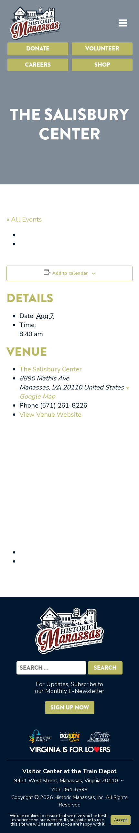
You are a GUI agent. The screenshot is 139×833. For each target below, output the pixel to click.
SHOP (102, 64)
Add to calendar (70, 273)
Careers (38, 64)
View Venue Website (50, 414)
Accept (120, 820)
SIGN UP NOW (69, 707)
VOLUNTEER (102, 48)
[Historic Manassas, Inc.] (34, 23)
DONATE (37, 48)
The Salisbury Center (50, 369)
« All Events (24, 219)
